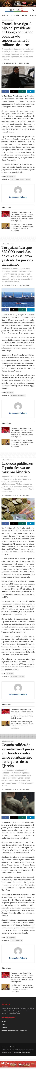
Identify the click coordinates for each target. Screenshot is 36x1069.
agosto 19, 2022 (24, 63)
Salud (24, 15)
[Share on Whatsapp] (22, 91)
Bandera (4, 1028)
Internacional (10, 20)
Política (5, 15)
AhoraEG (8, 1050)
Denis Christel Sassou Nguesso (20, 179)
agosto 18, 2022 (24, 285)
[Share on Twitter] (14, 91)
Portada (4, 20)
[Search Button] (33, 10)
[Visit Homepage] (16, 10)
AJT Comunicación (24, 1052)
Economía (15, 15)
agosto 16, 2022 (24, 789)
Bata (3, 1024)
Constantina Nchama (10, 63)
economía (14, 677)
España (21, 677)
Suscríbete (13, 1047)
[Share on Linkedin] (30, 91)
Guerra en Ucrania (16, 940)
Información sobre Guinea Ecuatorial (14, 1031)
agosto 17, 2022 (24, 495)
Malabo (4, 1021)
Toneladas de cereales (18, 395)
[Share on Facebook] (5, 91)
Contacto (4, 1047)
